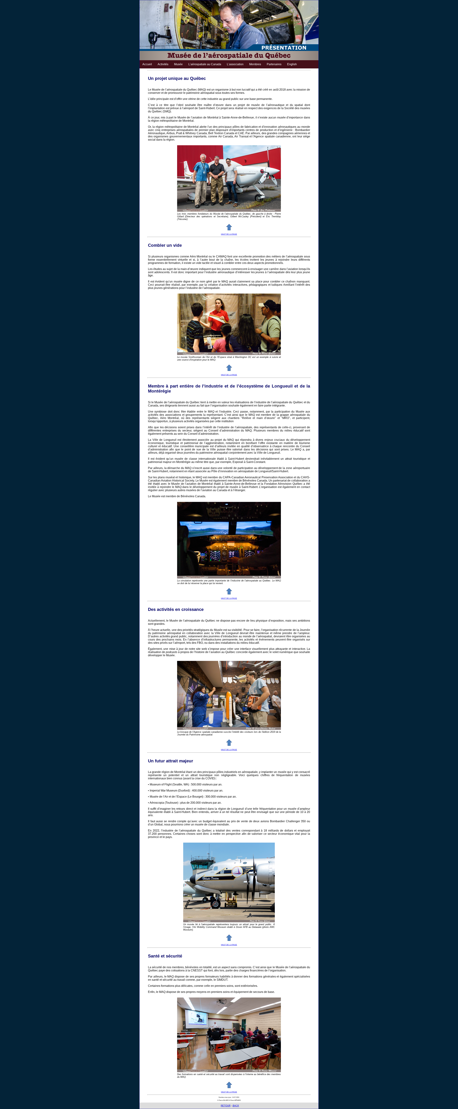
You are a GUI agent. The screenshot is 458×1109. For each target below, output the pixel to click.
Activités (163, 64)
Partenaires (274, 64)
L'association (235, 64)
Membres (255, 64)
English (292, 64)
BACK (236, 1105)
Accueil (147, 64)
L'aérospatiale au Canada (204, 64)
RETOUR (225, 1105)
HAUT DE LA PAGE (229, 234)
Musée (178, 64)
